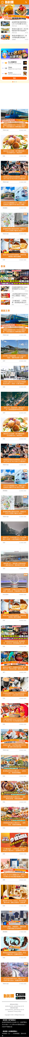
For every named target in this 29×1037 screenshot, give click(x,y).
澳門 (4, 672)
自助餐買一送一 (6, 1033)
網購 (4, 880)
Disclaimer (10, 1011)
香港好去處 (14, 25)
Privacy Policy (17, 1011)
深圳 (4, 361)
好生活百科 (5, 594)
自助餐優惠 (16, 1033)
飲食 (4, 156)
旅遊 (4, 387)
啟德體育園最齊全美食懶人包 (10, 1022)
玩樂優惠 (14, 39)
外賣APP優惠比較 (7, 1026)
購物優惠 (5, 208)
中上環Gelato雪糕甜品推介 (17, 1024)
